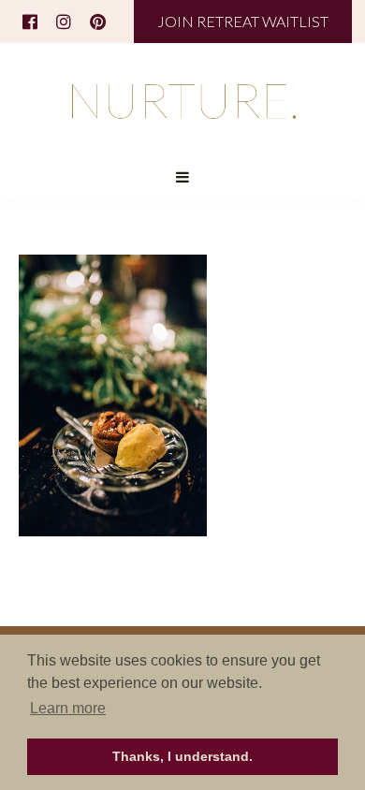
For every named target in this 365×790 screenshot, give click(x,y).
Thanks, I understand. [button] (182, 756)
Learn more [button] (68, 708)
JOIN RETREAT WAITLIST (242, 21)
